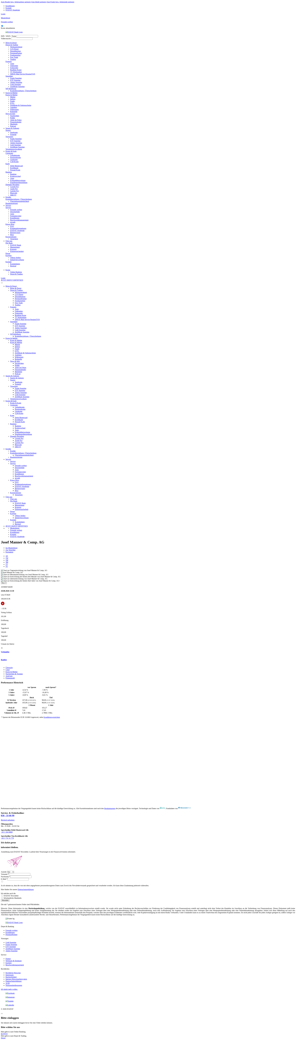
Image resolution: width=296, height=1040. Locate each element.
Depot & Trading (12, 45)
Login (3, 14)
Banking (9, 172)
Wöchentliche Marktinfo (12, 898)
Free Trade (14, 57)
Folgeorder (14, 68)
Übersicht (9, 668)
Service (8, 205)
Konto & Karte (11, 151)
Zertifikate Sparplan (17, 87)
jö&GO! (13, 195)
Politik (12, 118)
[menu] (2, 282)
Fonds (12, 101)
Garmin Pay (14, 191)
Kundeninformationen (18, 228)
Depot (3, 1038)
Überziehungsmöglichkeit (19, 201)
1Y (7, 564)
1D (7, 556)
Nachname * (5, 877)
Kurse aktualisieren (8, 28)
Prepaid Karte (15, 170)
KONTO (4, 1034)
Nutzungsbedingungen (14, 985)
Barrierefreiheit (11, 977)
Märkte (12, 97)
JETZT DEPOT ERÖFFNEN (12, 280)
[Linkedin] (148, 1005)
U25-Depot (14, 49)
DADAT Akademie (13, 10)
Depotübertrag (15, 51)
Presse (8, 253)
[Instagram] (148, 997)
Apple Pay (14, 189)
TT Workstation (16, 72)
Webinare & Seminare (14, 961)
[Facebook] (148, 993)
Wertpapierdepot (16, 47)
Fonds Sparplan (16, 78)
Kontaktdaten (15, 264)
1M (7, 560)
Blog (12, 235)
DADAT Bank (15, 245)
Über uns (9, 241)
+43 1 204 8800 (7, 832)
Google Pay (14, 187)
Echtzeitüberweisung (17, 180)
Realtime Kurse (16, 70)
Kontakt (8, 8)
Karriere (9, 256)
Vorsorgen (9, 137)
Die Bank (9, 243)
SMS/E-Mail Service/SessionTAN (22, 74)
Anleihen (13, 107)
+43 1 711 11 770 (7, 838)
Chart (8, 670)
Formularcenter (15, 216)
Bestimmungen (109, 808)
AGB (8, 983)
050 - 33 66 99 (7, 815)
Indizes (12, 99)
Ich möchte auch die (8, 893)
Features (9, 61)
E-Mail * (4, 879)
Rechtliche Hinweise (13, 973)
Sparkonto (14, 132)
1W (7, 558)
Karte (8, 164)
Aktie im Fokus (16, 120)
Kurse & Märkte (11, 93)
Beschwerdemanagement (19, 220)
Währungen (14, 109)
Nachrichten (14, 116)
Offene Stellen (15, 258)
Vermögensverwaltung (14, 149)
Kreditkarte (14, 168)
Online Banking (16, 272)
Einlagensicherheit (17, 251)
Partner (8, 959)
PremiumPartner (16, 53)
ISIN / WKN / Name (8, 36)
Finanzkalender (15, 122)
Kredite (8, 197)
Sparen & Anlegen (12, 128)
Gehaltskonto (15, 155)
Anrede (3, 872)
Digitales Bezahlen (12, 185)
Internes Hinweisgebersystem (16, 979)
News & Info (10, 114)
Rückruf (13, 266)
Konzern (13, 249)
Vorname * (5, 874)
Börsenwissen (15, 233)
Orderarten (14, 66)
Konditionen (10, 6)
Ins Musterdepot (11, 548)
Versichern (14, 239)
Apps (12, 64)
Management (15, 247)
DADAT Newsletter (10, 896)
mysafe (12, 222)
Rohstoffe (13, 112)
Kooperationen (11, 237)
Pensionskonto (15, 157)
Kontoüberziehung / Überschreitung (23, 91)
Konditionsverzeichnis (52, 717)
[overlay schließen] (2, 1013)
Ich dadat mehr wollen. (9, 989)
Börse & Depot (11, 43)
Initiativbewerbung (17, 260)
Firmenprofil (10, 678)
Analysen (9, 676)
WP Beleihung (11, 89)
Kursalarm (9, 552)
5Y (7, 566)
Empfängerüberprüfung (18, 182)
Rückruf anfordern (7, 820)
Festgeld (13, 135)
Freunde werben (16, 210)
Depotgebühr (15, 212)
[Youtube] (148, 1001)
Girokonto (9, 153)
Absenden (5, 900)
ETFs (12, 103)
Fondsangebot (15, 55)
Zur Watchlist (10, 550)
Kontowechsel (15, 176)
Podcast (13, 126)
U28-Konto (14, 162)
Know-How (10, 224)
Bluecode (13, 193)
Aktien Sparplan (16, 82)
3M (7, 562)
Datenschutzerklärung (26, 889)
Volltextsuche (6, 39)
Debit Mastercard (16, 166)
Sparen (8, 130)
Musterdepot (14, 528)
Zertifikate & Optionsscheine (20, 105)
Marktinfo (13, 124)
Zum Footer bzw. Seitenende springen (60, 2)
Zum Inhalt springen (38, 2)
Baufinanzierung (12, 203)
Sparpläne (9, 76)
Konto (8, 270)
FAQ (12, 226)
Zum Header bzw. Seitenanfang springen (16, 2)
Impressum (10, 975)
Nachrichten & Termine (14, 674)
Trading (13, 59)
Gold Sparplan (15, 84)
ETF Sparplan (15, 80)
